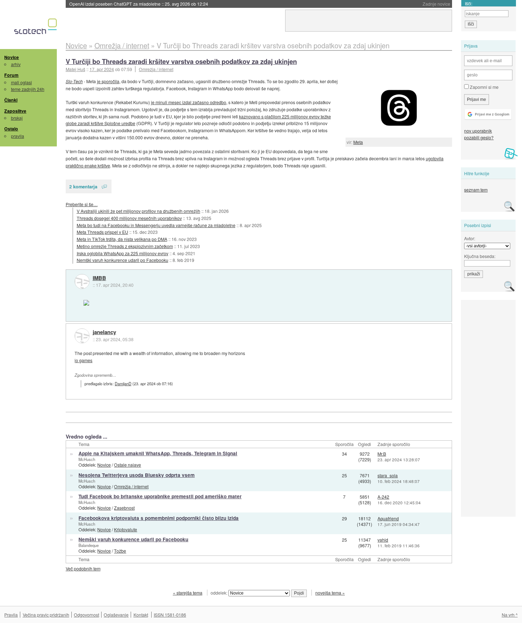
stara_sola (387, 475)
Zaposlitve (15, 111)
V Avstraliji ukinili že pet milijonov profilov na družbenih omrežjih (138, 211)
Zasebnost (124, 508)
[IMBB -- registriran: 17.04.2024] (82, 281)
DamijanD (123, 383)
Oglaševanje (116, 615)
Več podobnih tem (83, 568)
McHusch (86, 459)
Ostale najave (127, 465)
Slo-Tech (74, 81)
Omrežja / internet (156, 69)
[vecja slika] (399, 108)
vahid (382, 540)
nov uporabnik (478, 131)
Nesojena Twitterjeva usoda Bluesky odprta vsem (136, 475)
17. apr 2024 (101, 69)
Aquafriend (388, 518)
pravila (17, 136)
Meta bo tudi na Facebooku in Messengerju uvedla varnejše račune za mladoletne (156, 225)
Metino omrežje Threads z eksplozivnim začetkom (125, 246)
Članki (10, 100)
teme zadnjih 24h (27, 89)
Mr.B (381, 454)
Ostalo (11, 128)
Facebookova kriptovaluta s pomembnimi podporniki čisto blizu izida (158, 518)
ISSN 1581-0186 (170, 615)
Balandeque (88, 545)
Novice (11, 57)
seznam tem (476, 190)
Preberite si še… (82, 204)
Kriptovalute (125, 529)
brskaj (17, 118)
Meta (358, 142)
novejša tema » (330, 593)
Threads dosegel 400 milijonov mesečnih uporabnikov (129, 218)
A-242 (383, 497)
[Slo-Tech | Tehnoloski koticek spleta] (36, 28)
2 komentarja (83, 186)
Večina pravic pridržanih (46, 615)
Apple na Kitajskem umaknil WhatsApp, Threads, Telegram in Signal (157, 453)
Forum (11, 75)
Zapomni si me (484, 87)
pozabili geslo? (479, 137)
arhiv (16, 64)
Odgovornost (86, 615)
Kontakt (141, 615)
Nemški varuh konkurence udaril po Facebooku (122, 260)
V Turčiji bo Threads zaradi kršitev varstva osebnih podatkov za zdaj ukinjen (181, 61)
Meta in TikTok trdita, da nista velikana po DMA (122, 239)
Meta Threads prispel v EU (102, 232)
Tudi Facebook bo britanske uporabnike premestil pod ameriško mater (159, 496)
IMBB (99, 278)
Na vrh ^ (510, 615)
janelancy (104, 332)
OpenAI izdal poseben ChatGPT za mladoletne (138, 4)
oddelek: (219, 593)
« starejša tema (187, 593)
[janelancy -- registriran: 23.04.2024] (82, 335)
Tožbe (120, 551)
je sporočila (108, 81)
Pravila (11, 615)
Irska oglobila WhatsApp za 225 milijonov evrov (122, 253)
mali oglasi (21, 82)
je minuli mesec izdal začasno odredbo (188, 102)
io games (83, 360)
